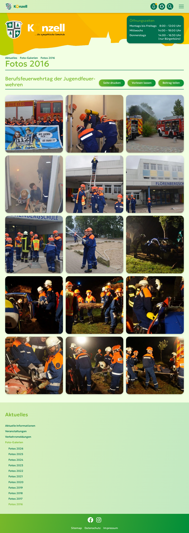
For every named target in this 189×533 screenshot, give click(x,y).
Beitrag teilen (171, 82)
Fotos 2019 (15, 487)
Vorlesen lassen (142, 82)
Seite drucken (112, 82)
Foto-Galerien (14, 442)
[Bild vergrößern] (34, 124)
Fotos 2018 (15, 493)
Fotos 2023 (15, 465)
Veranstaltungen (16, 431)
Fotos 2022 (15, 471)
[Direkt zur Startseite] (16, 6)
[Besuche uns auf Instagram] (98, 520)
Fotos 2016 (15, 504)
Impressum (110, 528)
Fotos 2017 (15, 498)
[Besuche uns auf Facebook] (90, 520)
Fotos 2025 (15, 454)
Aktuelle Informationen (20, 425)
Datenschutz (93, 528)
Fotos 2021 (15, 476)
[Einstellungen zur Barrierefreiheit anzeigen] (162, 6)
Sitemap (76, 528)
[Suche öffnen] (170, 6)
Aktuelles (16, 415)
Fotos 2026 (15, 448)
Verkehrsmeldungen (18, 436)
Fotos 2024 (15, 459)
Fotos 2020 (15, 482)
